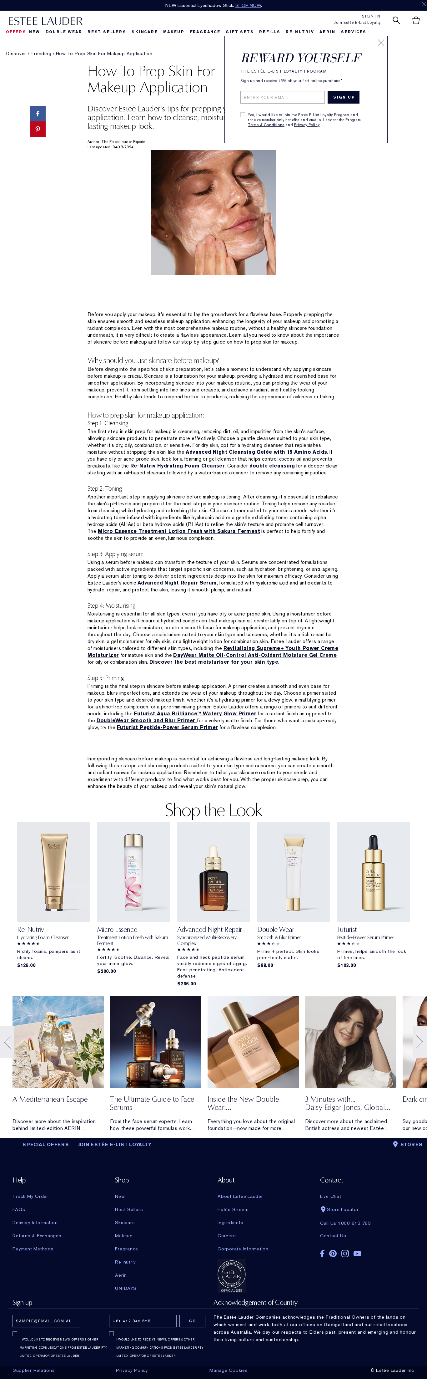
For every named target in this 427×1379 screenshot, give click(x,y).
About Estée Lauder (240, 1196)
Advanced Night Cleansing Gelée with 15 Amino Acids (256, 452)
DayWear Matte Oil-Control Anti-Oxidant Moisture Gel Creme (255, 655)
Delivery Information (35, 1222)
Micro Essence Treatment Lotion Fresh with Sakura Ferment (179, 531)
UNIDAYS (125, 1288)
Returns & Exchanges (37, 1236)
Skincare (145, 31)
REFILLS (269, 31)
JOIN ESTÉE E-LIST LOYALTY (115, 1145)
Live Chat (330, 1196)
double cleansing (272, 465)
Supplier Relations (34, 1370)
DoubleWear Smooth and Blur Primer (147, 720)
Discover (16, 53)
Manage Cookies (228, 1370)
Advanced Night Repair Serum (177, 583)
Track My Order (30, 1196)
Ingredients (230, 1222)
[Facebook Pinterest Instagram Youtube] (363, 1251)
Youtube (357, 1253)
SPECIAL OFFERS (46, 1145)
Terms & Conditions (266, 124)
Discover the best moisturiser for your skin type (213, 662)
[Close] (381, 42)
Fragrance (205, 31)
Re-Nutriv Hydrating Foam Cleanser (177, 465)
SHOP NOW (248, 5)
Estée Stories (233, 1209)
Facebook (322, 1253)
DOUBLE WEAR (64, 31)
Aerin (327, 31)
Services (353, 31)
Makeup (173, 31)
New (34, 31)
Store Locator (343, 1209)
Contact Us (333, 1236)
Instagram (345, 1253)
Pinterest (333, 1253)
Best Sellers (107, 31)
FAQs (19, 1209)
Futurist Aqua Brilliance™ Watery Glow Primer (195, 713)
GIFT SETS (240, 31)
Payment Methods (33, 1249)
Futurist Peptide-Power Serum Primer (167, 727)
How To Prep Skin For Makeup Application (104, 53)
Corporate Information (243, 1249)
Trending (41, 53)
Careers (227, 1236)
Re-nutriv (300, 31)
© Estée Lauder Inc (392, 1370)
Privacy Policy (306, 124)
